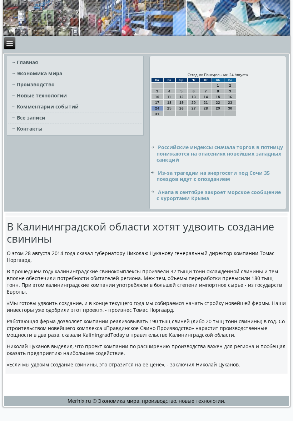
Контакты (30, 128)
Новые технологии (42, 95)
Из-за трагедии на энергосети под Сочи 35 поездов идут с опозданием (213, 176)
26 (181, 108)
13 (194, 97)
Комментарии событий (48, 106)
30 (230, 108)
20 (194, 103)
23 (230, 103)
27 (194, 108)
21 (206, 103)
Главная (27, 62)
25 (169, 108)
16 (230, 97)
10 (157, 97)
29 (218, 108)
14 (206, 97)
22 (218, 103)
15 (218, 97)
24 (157, 108)
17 (157, 103)
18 (169, 103)
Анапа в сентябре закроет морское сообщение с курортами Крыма (219, 195)
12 (181, 97)
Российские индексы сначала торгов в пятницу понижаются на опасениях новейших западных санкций (220, 153)
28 (206, 108)
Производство (36, 84)
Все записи (31, 117)
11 (169, 97)
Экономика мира (39, 73)
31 (157, 114)
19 (181, 103)
